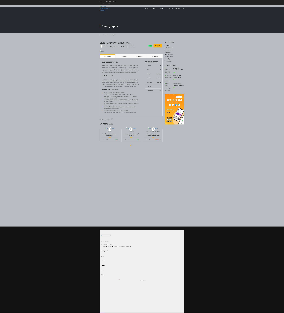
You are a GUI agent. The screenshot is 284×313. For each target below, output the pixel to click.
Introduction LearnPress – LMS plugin (109, 134)
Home (146, 8)
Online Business (169, 47)
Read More (109, 128)
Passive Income (169, 50)
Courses (106, 34)
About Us (154, 8)
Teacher (105, 45)
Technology (167, 59)
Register (103, 3)
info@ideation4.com (111, 1)
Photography (113, 34)
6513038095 (106, 241)
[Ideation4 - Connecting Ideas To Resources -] (105, 8)
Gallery (102, 274)
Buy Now (157, 45)
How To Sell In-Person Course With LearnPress (153, 134)
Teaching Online (169, 56)
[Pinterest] (112, 119)
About (102, 256)
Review (132, 45)
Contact (177, 8)
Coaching (167, 45)
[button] (130, 145)
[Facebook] (105, 119)
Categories (123, 45)
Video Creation (168, 61)
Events (161, 8)
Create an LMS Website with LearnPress (131, 134)
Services (169, 8)
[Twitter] (109, 119)
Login (109, 3)
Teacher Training (169, 54)
